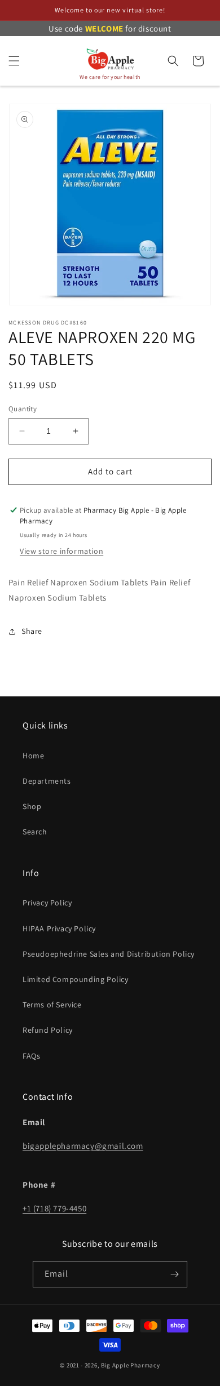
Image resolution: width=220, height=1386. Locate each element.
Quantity (22, 409)
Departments (47, 781)
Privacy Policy (47, 903)
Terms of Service (52, 1004)
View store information (61, 551)
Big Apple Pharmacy (130, 1365)
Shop (32, 806)
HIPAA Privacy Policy (59, 928)
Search (35, 832)
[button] (14, 60)
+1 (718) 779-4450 (54, 1208)
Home (33, 755)
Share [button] (31, 631)
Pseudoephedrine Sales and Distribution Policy (109, 954)
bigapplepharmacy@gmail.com (83, 1145)
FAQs (31, 1056)
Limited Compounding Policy (76, 979)
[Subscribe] (174, 1274)
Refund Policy (48, 1030)
